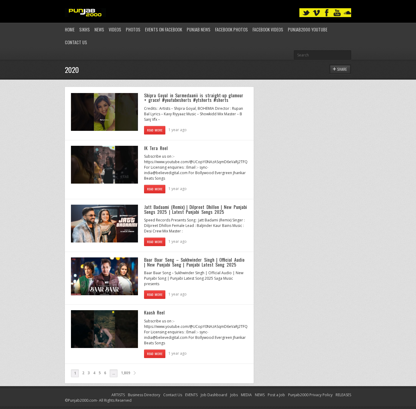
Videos (115, 29)
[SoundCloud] (347, 13)
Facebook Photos (231, 29)
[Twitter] (306, 13)
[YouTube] (337, 13)
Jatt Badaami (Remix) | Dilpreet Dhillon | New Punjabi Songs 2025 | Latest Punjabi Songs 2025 (195, 209)
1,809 (125, 372)
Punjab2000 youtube (307, 29)
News (99, 29)
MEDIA (246, 394)
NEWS (260, 394)
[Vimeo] (316, 13)
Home (70, 29)
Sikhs (84, 29)
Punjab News (198, 29)
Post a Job (276, 394)
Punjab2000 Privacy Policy (310, 394)
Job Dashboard (214, 394)
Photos (133, 29)
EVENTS (191, 394)
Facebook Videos (267, 29)
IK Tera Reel (156, 148)
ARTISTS (118, 394)
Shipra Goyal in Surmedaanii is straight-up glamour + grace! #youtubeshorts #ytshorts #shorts (193, 97)
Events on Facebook (163, 29)
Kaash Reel (154, 312)
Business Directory (144, 394)
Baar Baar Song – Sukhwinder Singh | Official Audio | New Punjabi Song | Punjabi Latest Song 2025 (194, 262)
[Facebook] (326, 13)
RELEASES (343, 394)
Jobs (234, 394)
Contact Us (76, 42)
